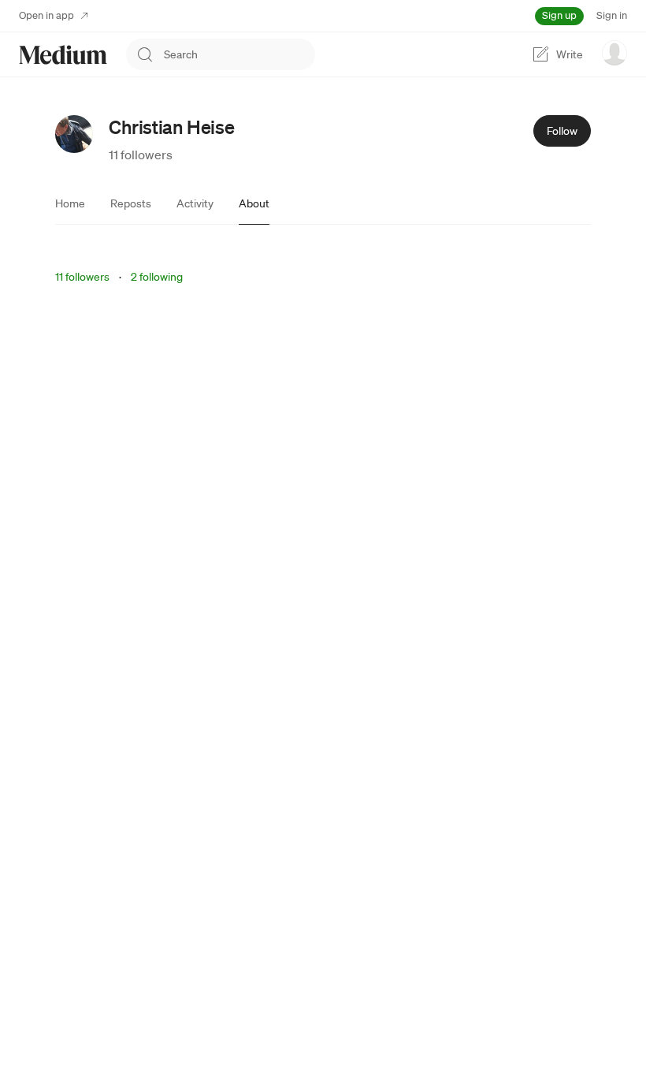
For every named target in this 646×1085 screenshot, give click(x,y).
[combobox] (239, 54)
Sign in (611, 15)
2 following (157, 277)
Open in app (46, 15)
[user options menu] (614, 52)
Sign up (559, 15)
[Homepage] (63, 55)
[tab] (70, 203)
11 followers (141, 154)
